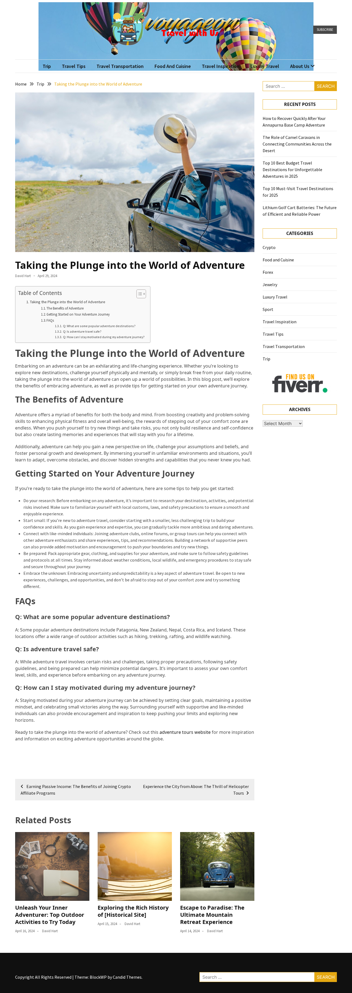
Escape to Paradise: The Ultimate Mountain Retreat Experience (212, 915)
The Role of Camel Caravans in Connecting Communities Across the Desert (297, 144)
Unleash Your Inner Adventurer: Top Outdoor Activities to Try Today (49, 915)
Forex (268, 272)
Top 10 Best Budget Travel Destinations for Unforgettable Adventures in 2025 (292, 169)
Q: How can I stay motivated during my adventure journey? (103, 337)
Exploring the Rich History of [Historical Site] (133, 911)
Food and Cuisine (173, 66)
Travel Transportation (120, 66)
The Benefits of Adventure (65, 308)
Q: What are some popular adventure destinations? (99, 326)
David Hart (23, 275)
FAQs (50, 320)
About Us (299, 66)
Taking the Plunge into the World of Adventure (67, 301)
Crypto (269, 247)
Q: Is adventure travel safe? (82, 331)
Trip (47, 66)
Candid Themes (127, 977)
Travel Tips (74, 66)
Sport (268, 309)
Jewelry (270, 284)
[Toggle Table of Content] (138, 294)
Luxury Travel (265, 66)
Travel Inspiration (221, 66)
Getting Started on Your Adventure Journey (78, 314)
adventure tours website (185, 732)
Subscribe (325, 29)
